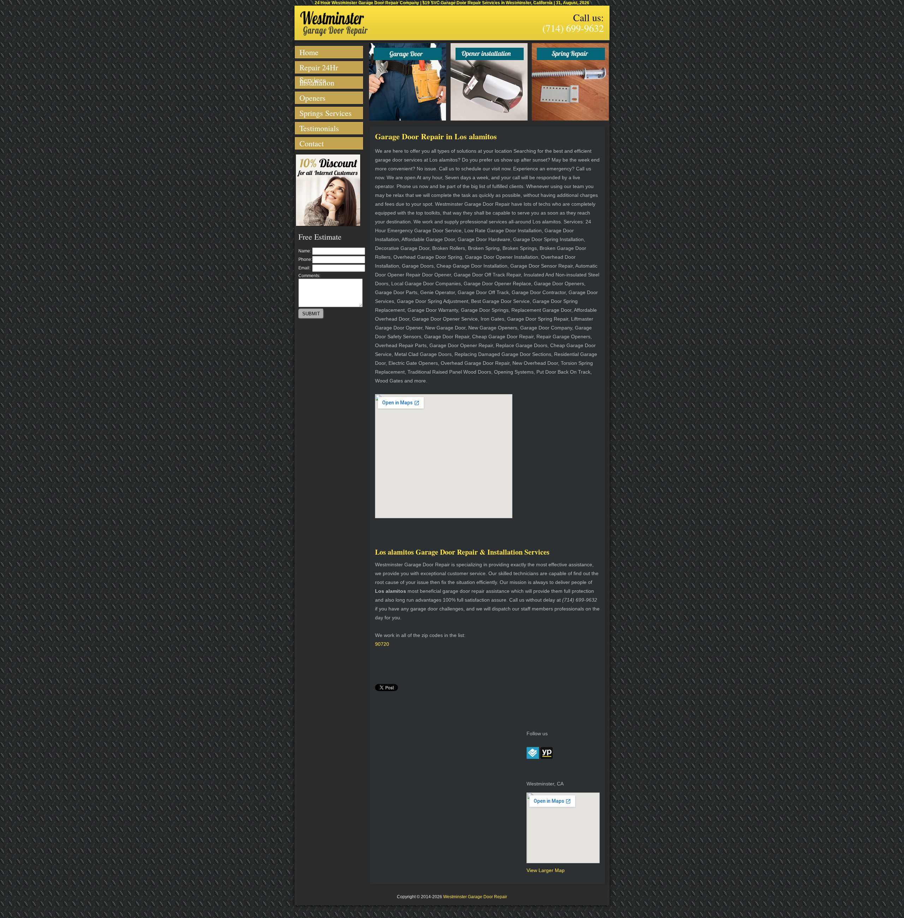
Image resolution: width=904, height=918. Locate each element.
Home (309, 52)
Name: (304, 250)
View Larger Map (546, 870)
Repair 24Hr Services (318, 68)
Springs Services (325, 113)
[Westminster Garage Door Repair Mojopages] (546, 757)
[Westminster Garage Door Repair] (334, 34)
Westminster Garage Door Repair (475, 896)
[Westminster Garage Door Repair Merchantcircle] (533, 757)
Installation (316, 82)
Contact (311, 143)
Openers (312, 98)
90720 (382, 644)
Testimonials (319, 128)
